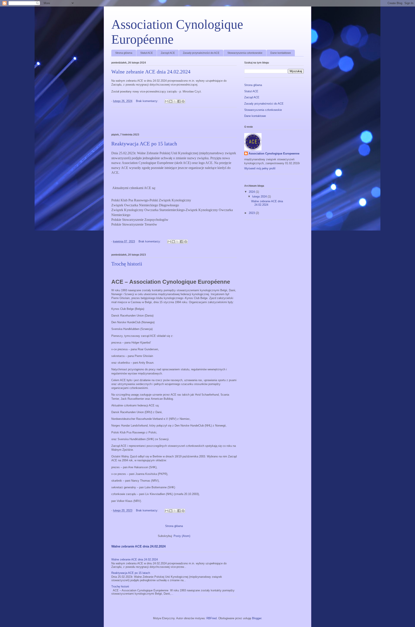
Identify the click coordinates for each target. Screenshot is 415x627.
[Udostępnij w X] (175, 101)
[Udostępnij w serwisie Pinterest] (183, 101)
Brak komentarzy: (147, 101)
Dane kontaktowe (280, 52)
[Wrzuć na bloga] (171, 101)
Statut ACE (146, 52)
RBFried (211, 618)
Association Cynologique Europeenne (274, 153)
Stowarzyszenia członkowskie (244, 52)
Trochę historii (126, 264)
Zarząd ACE (168, 52)
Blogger (256, 618)
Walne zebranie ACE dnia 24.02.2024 (150, 72)
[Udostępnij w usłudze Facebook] (179, 101)
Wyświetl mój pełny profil (259, 168)
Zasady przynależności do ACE (201, 52)
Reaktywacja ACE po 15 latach (144, 143)
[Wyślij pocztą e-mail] (166, 101)
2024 (252, 191)
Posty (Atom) (182, 536)
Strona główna (123, 52)
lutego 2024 (260, 196)
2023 (252, 213)
